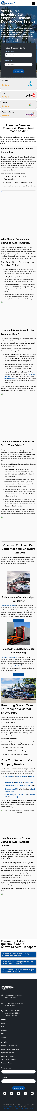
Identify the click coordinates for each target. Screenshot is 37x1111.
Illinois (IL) (18, 782)
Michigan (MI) (8, 782)
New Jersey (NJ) (21, 776)
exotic (15, 666)
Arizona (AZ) (13, 797)
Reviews (4, 1030)
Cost (2, 1027)
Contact (3, 1037)
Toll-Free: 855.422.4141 (12, 1011)
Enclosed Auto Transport (9, 1046)
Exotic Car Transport (7, 1056)
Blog (2, 1033)
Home (3, 1023)
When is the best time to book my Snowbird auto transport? (15, 954)
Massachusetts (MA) (11, 789)
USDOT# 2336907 (7, 1106)
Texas (29, 785)
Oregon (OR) (22, 794)
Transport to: (8, 61)
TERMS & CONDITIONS (20, 1108)
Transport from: (9, 51)
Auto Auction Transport (8, 1059)
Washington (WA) (10, 794)
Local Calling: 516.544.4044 (13, 1013)
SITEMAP (30, 1108)
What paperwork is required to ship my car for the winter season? (17, 962)
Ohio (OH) (22, 785)
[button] (33, 3)
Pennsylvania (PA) (10, 785)
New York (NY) (9, 776)
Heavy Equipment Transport (10, 1049)
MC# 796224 (16, 1106)
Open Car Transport (7, 1052)
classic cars (22, 666)
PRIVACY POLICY (8, 1108)
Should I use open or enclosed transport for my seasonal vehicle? (18, 970)
